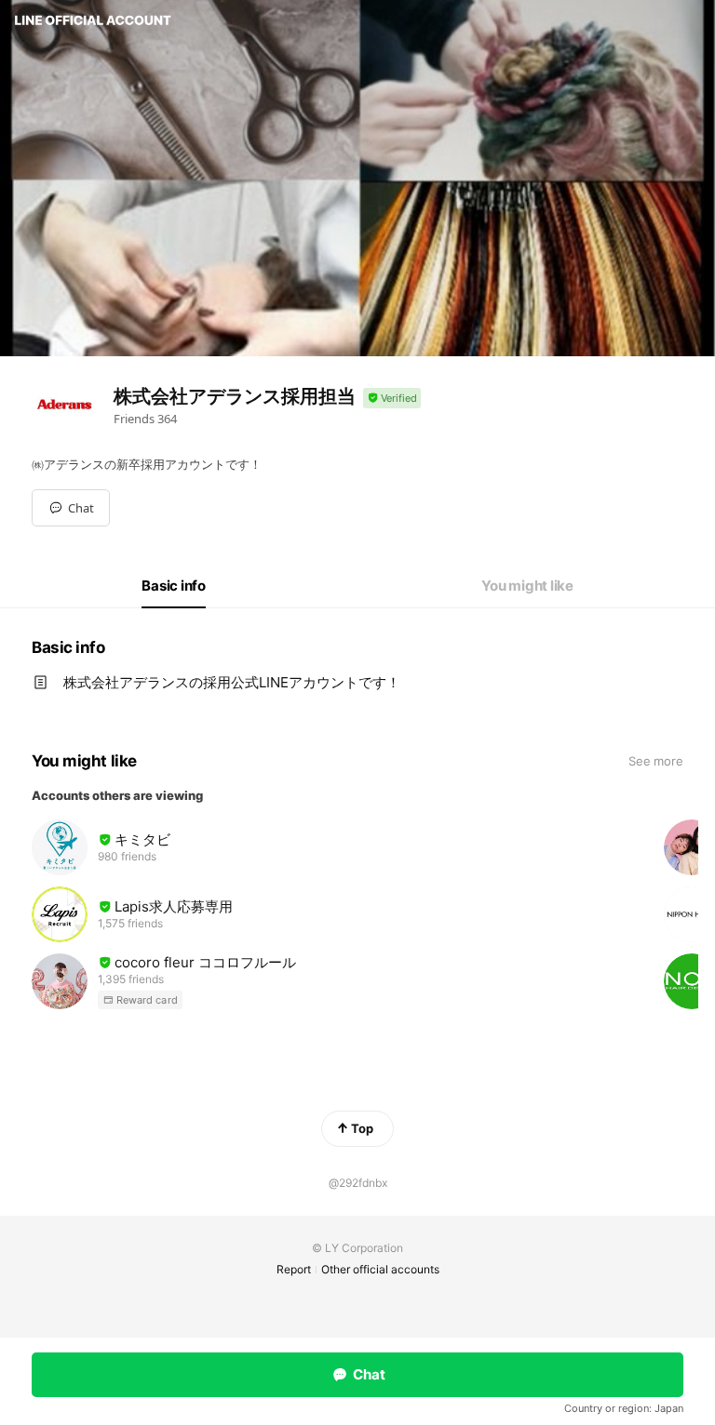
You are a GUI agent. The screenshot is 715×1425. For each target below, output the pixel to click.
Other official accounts (380, 1269)
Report (294, 1269)
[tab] (174, 586)
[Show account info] (392, 398)
